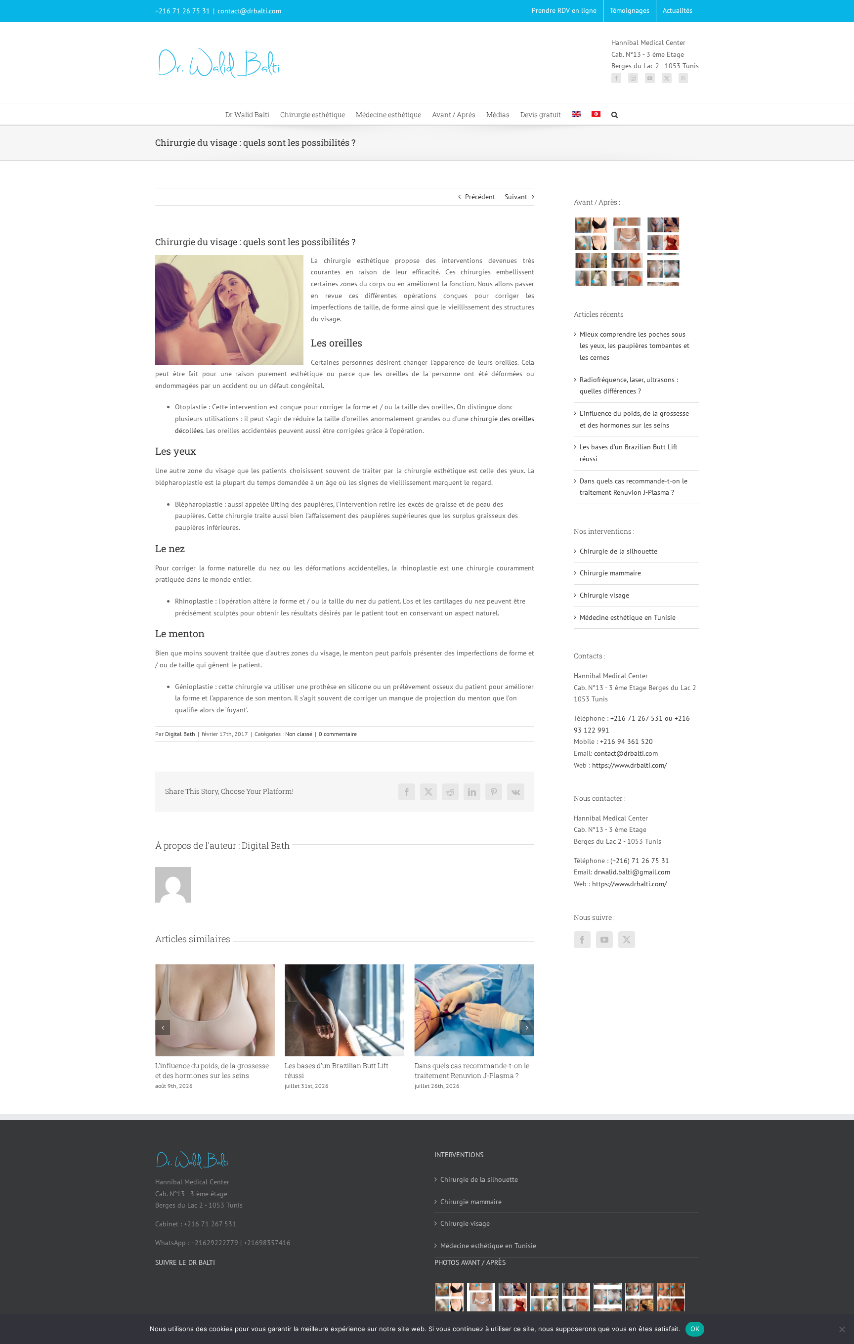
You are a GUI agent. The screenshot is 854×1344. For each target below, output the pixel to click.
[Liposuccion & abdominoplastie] (627, 269)
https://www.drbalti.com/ (629, 765)
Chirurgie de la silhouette (618, 551)
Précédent (480, 196)
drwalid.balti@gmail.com (632, 871)
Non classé (298, 733)
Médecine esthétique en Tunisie (628, 617)
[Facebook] (616, 78)
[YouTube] (650, 78)
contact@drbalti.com (249, 10)
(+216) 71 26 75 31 (639, 860)
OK (695, 1329)
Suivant (516, 196)
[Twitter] (667, 78)
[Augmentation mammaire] (591, 234)
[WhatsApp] (683, 78)
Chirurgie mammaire (610, 572)
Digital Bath (180, 733)
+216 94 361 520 (626, 741)
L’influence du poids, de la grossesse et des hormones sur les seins (192, 1070)
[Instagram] (633, 78)
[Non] (842, 1329)
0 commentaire (338, 733)
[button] (614, 114)
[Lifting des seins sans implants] (591, 269)
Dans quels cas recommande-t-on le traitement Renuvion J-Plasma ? (452, 1070)
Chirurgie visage (604, 595)
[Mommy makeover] (627, 234)
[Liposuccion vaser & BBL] (663, 234)
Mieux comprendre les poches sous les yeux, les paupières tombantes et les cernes (634, 346)
